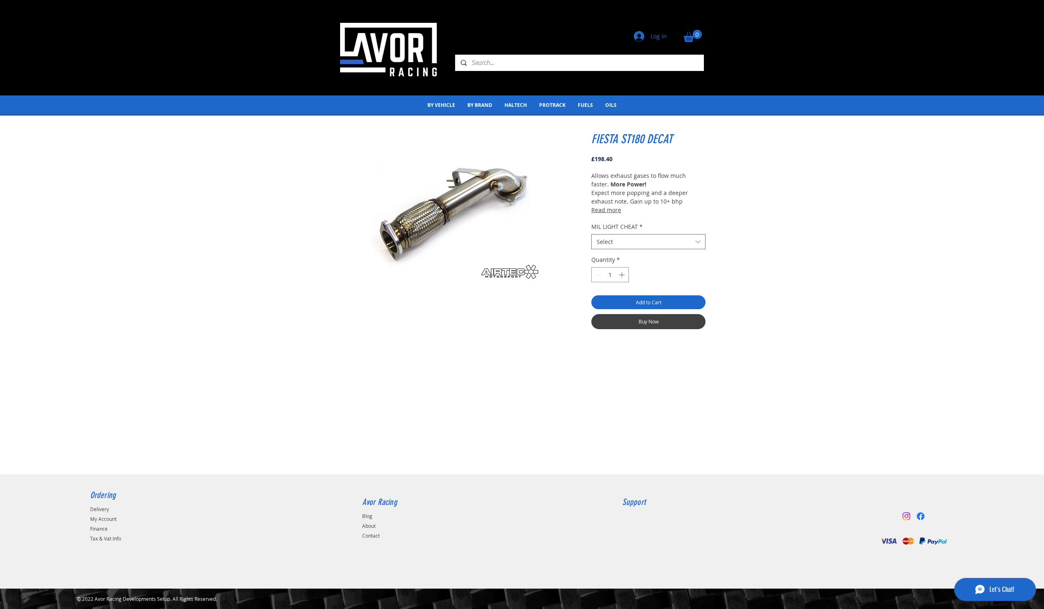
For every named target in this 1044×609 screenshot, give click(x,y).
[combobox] (648, 242)
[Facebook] (921, 516)
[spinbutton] (610, 275)
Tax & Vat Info (105, 538)
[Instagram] (906, 516)
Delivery (99, 509)
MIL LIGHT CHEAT (617, 226)
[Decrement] (598, 275)
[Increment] (622, 275)
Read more (606, 210)
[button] (692, 36)
